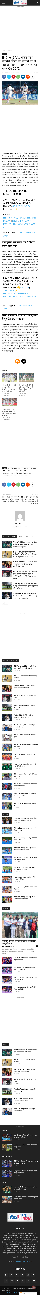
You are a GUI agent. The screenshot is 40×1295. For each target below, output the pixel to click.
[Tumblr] (17, 1281)
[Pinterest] (13, 77)
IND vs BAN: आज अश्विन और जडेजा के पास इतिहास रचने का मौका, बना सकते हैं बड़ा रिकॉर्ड (10, 499)
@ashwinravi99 (21, 206)
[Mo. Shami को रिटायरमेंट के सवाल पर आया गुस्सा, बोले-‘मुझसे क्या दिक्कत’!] (7, 1137)
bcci (9, 468)
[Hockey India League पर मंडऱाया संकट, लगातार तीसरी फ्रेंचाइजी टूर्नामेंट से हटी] (7, 820)
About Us (15, 1257)
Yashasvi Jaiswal (23, 475)
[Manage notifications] (34, 1287)
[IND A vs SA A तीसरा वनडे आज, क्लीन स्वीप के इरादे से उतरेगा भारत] (7, 806)
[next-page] (6, 603)
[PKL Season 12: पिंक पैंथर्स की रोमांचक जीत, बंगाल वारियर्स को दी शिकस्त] (7, 970)
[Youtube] (34, 1281)
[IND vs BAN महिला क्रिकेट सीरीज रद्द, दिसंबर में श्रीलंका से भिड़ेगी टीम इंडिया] (7, 747)
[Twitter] (9, 77)
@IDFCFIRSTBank (21, 221)
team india (6, 475)
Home (4, 51)
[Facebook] (4, 77)
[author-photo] (20, 521)
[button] (3, 3)
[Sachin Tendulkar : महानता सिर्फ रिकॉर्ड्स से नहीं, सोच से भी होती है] (7, 1147)
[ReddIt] (28, 77)
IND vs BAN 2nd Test (8, 471)
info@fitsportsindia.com (24, 1261)
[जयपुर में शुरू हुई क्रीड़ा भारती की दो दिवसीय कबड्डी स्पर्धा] (20, 925)
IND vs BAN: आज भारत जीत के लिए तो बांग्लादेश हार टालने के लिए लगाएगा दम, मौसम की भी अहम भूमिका (29, 500)
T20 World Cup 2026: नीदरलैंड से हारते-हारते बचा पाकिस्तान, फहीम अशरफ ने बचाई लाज (25, 544)
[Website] (28, 1281)
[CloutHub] (11, 1275)
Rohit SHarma (28, 473)
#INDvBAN (8, 290)
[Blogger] (6, 1275)
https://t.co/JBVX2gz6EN (17, 217)
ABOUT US (10, 1292)
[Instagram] (28, 1275)
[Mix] (33, 1275)
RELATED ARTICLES (9, 537)
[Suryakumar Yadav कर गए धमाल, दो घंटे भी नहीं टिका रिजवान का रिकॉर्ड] (7, 1173)
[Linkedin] (23, 77)
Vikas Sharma (8, 72)
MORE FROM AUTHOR (26, 537)
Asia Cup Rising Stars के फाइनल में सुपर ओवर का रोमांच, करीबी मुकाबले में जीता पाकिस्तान (25, 586)
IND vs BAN (33, 468)
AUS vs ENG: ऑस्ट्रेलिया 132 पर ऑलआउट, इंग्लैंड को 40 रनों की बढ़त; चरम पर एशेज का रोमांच (25, 595)
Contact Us (24, 1257)
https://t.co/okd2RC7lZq (17, 293)
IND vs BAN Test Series (9, 473)
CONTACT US (18, 1292)
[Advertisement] (20, 28)
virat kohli (13, 475)
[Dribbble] (17, 1275)
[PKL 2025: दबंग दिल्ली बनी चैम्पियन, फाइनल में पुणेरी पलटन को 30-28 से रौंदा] (7, 960)
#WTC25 (24, 287)
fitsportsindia (15, 468)
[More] (32, 77)
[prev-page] (3, 603)
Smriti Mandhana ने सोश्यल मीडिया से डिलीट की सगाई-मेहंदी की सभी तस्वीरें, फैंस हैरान (25, 564)
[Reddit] (12, 1281)
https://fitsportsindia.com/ (20, 526)
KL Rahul (19, 473)
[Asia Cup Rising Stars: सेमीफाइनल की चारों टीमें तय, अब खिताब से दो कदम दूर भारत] (7, 796)
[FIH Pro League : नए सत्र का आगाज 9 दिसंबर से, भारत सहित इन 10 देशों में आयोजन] (7, 830)
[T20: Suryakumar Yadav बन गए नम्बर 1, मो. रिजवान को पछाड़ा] (7, 1163)
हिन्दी (24, 1293)
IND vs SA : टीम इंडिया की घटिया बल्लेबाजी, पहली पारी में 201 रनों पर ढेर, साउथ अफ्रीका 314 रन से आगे (25, 554)
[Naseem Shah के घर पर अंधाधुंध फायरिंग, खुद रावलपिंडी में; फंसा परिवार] (7, 1189)
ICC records (25, 468)
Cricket (9, 51)
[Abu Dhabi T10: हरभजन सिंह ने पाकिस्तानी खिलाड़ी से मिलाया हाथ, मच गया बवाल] (7, 786)
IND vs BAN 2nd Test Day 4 (23, 471)
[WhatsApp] (18, 77)
